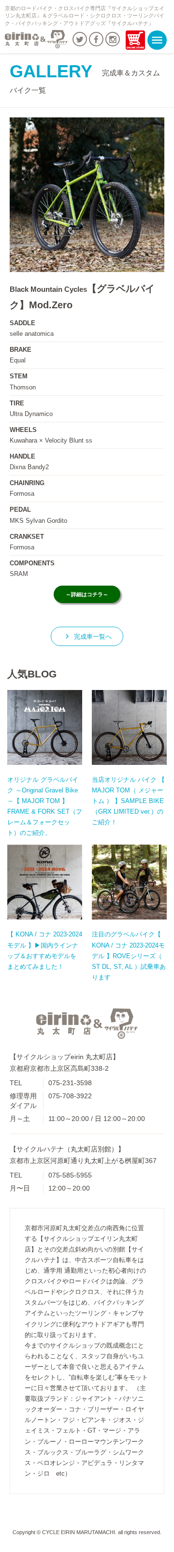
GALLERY (85, 77)
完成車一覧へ (87, 636)
